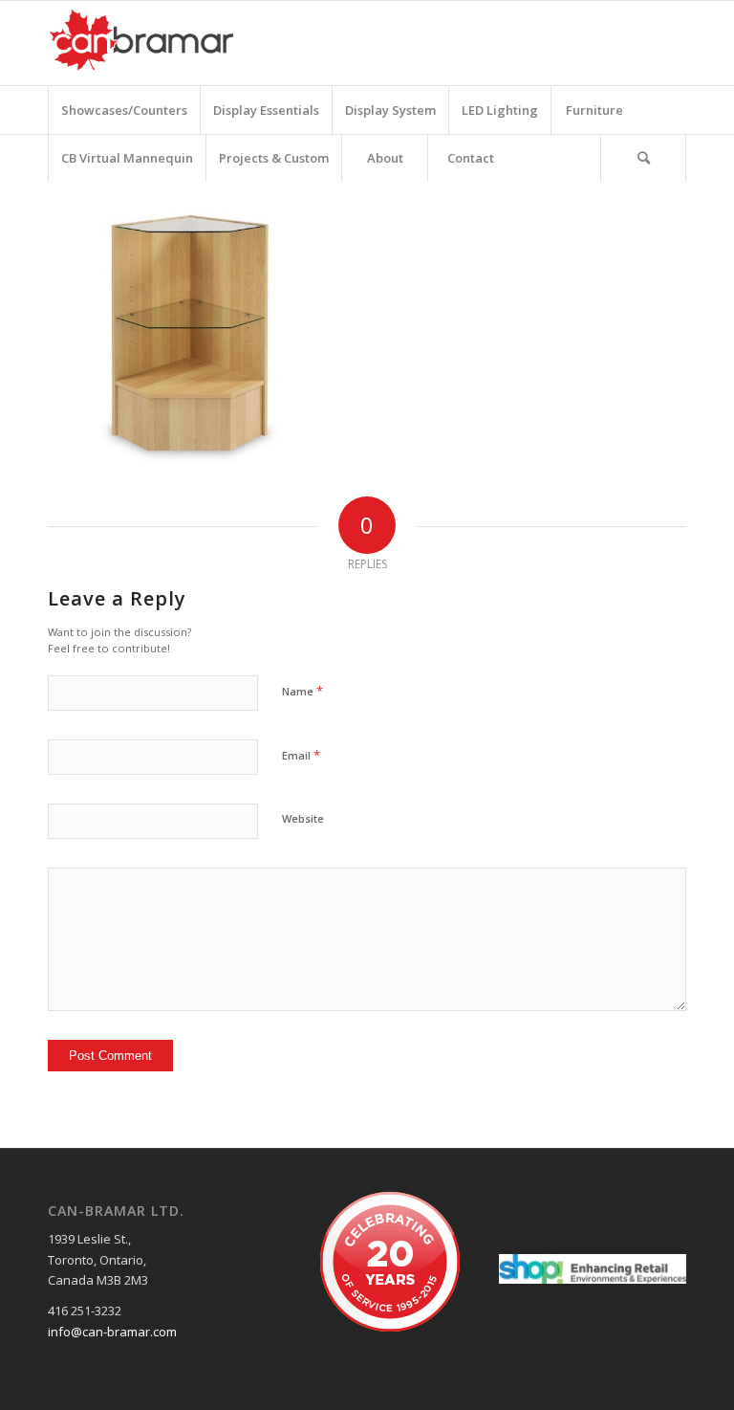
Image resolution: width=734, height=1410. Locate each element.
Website (303, 818)
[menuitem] (124, 110)
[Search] (643, 158)
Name (302, 690)
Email (301, 754)
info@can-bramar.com (112, 1331)
